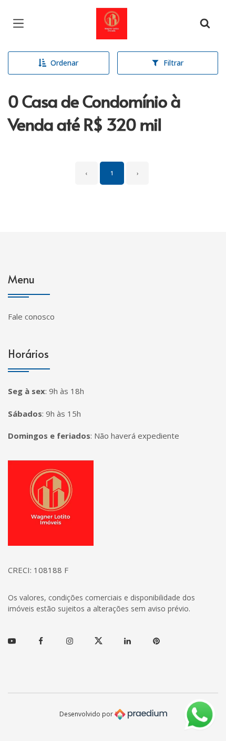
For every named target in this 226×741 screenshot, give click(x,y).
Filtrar (173, 63)
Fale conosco (31, 316)
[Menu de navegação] (21, 23)
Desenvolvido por (87, 713)
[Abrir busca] (204, 23)
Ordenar (64, 63)
